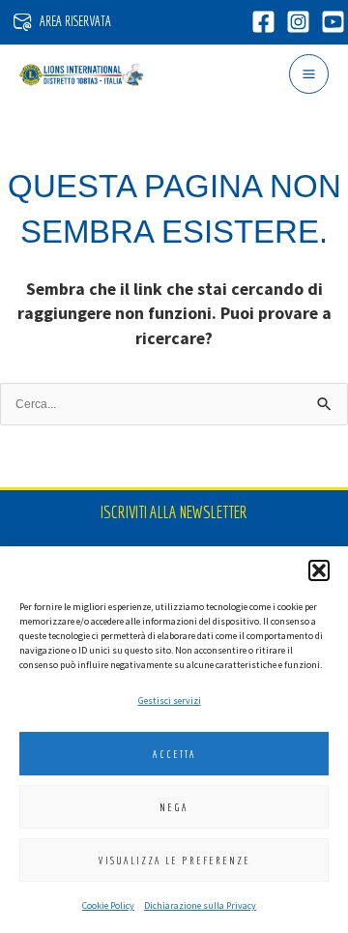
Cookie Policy (108, 905)
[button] (319, 570)
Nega (174, 807)
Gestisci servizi (169, 700)
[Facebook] (263, 22)
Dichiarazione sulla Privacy (200, 905)
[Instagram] (298, 22)
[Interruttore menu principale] (309, 74)
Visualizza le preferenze (174, 860)
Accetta (174, 754)
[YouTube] (333, 22)
